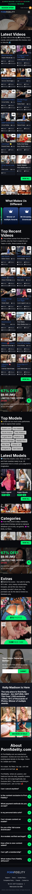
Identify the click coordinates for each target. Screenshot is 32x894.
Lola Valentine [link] (21, 368)
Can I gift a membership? (11, 852)
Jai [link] (18, 81)
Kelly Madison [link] (21, 146)
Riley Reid (5, 445)
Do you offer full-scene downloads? (10, 828)
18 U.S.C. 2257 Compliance (15, 884)
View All (26, 178)
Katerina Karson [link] (7, 345)
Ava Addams (17, 428)
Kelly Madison (20, 432)
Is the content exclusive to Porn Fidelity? (14, 796)
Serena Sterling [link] (7, 81)
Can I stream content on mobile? (11, 820)
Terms (14, 877)
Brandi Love (6, 428)
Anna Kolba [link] (5, 102)
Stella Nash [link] (21, 104)
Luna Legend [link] (21, 59)
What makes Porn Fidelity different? (11, 860)
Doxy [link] (3, 324)
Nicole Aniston (7, 432)
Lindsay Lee (16, 445)
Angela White (7, 437)
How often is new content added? (11, 844)
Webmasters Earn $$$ (16, 886)
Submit (23, 671)
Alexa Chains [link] (6, 280)
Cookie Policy (22, 877)
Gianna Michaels (8, 441)
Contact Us (25, 880)
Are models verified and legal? (13, 836)
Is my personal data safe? (11, 812)
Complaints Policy (8, 880)
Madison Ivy (18, 437)
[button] (30, 483)
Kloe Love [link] (5, 169)
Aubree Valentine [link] (7, 368)
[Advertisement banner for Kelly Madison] (16, 190)
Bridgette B (6, 449)
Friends (18, 880)
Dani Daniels (17, 449)
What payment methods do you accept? (14, 805)
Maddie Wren (21, 441)
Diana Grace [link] (21, 125)
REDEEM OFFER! (8, 8)
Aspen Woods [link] (6, 57)
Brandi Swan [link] (6, 146)
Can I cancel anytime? (10, 789)
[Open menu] (29, 12)
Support (7, 877)
